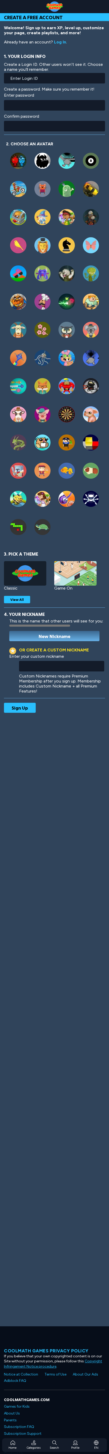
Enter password (19, 95)
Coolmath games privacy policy (46, 1350)
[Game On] (75, 573)
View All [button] (17, 599)
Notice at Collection (21, 1374)
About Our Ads (85, 1374)
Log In (60, 41)
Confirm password (21, 116)
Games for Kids (17, 1406)
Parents (10, 1420)
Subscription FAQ (19, 1427)
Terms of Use (55, 1374)
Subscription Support (23, 1433)
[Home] (54, 6)
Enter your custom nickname (36, 656)
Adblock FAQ (15, 1380)
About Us (12, 1413)
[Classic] (25, 573)
